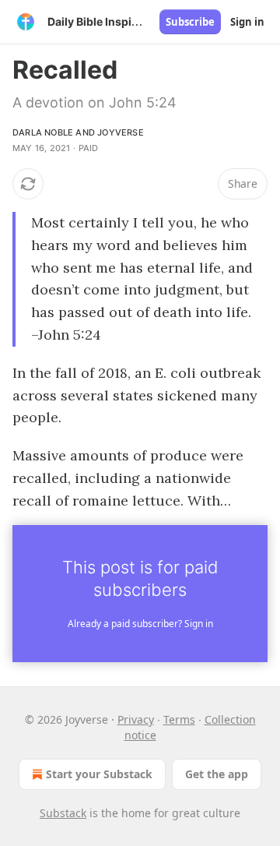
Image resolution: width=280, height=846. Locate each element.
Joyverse (120, 132)
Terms (179, 719)
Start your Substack (99, 774)
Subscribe (190, 22)
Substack (63, 812)
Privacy (135, 719)
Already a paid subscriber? (140, 623)
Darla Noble (42, 132)
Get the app (216, 774)
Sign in (247, 22)
